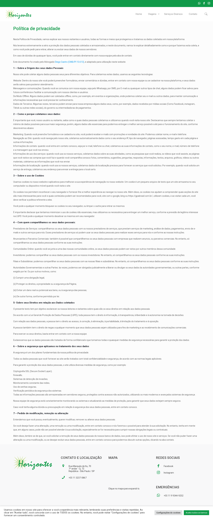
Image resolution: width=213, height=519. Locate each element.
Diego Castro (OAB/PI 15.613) (69, 62)
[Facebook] (204, 3)
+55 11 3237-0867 (78, 477)
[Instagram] (209, 3)
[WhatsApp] (199, 3)
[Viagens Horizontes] (18, 14)
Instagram (169, 472)
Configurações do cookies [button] (168, 513)
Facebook (168, 466)
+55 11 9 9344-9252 (173, 495)
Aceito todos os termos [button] (196, 513)
